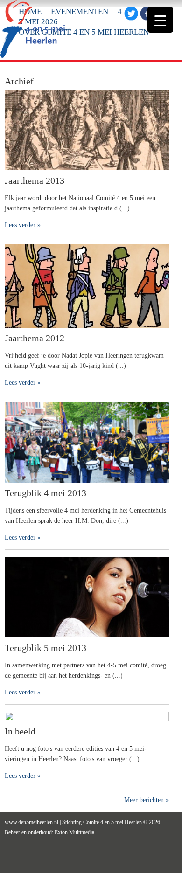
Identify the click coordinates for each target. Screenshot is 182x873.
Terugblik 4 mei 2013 (45, 493)
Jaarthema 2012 (34, 338)
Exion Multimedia (74, 832)
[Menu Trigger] (160, 20)
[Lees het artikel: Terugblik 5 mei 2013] (87, 640)
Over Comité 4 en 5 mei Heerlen (84, 32)
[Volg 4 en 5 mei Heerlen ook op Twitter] (131, 18)
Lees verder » (23, 225)
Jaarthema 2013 (34, 180)
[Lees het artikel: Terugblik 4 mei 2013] (87, 485)
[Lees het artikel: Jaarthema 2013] (87, 172)
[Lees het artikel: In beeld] (87, 718)
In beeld (20, 731)
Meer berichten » (146, 800)
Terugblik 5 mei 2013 (45, 648)
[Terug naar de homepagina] (33, 56)
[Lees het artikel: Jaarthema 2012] (87, 330)
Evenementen (79, 11)
